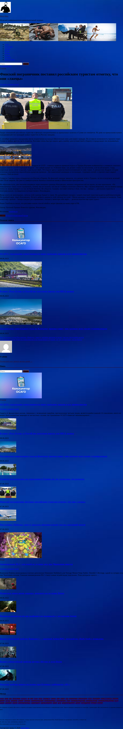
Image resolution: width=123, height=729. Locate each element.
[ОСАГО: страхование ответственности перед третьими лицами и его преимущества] (21, 249)
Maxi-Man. (4, 16)
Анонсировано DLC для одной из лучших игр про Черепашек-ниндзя (36, 564)
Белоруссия (96, 699)
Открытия (8, 703)
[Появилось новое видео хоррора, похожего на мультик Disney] (8, 589)
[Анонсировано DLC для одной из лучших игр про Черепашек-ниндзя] (21, 557)
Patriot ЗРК (46, 699)
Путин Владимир (46, 703)
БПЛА (90, 699)
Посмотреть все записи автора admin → (16, 361)
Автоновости (73, 699)
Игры (7, 51)
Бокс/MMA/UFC (106, 699)
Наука (7, 53)
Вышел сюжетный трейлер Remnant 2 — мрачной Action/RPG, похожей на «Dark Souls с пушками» (52, 639)
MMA (36, 699)
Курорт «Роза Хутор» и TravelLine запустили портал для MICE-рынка (37, 291)
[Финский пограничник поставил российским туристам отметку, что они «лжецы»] (8, 497)
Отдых (8, 216)
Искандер (27, 701)
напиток (100, 703)
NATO (40, 699)
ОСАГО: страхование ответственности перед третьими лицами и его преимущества (43, 254)
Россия (54, 703)
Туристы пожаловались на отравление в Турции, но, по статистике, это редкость (42, 479)
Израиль (20, 701)
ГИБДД (7, 701)
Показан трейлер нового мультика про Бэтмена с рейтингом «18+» (35, 684)
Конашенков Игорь (37, 701)
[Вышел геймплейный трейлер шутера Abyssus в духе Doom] (8, 657)
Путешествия (16, 216)
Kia (28, 699)
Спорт (7, 55)
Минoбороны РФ (50, 701)
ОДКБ (116, 701)
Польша (15, 703)
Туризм (8, 57)
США (59, 703)
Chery (6, 699)
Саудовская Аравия (68, 703)
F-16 (10, 699)
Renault (53, 699)
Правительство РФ (24, 703)
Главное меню (6, 66)
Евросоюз (14, 701)
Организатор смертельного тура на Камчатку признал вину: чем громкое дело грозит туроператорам (53, 328)
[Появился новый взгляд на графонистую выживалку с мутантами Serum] (8, 611)
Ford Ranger (16, 699)
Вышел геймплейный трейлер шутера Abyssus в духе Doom (31, 661)
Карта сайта (10, 60)
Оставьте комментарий (9, 84)
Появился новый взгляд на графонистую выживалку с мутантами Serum (38, 616)
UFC (66, 699)
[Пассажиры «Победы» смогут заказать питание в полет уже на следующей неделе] (8, 520)
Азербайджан (82, 699)
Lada (31, 699)
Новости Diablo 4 (91, 701)
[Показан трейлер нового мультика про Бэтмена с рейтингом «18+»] (8, 680)
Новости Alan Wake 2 (78, 701)
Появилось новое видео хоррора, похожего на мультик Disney (32, 593)
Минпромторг (61, 701)
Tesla (58, 699)
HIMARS (24, 699)
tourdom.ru (13, 211)
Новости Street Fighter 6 (106, 701)
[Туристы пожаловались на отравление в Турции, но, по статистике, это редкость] (8, 474)
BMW (2, 699)
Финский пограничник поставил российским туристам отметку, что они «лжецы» (43, 502)
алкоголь (94, 703)
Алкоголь (9, 47)
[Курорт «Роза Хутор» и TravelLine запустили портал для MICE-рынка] (21, 287)
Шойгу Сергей (86, 703)
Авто (7, 44)
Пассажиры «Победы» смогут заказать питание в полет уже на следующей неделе (42, 524)
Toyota (62, 699)
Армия (7, 49)
